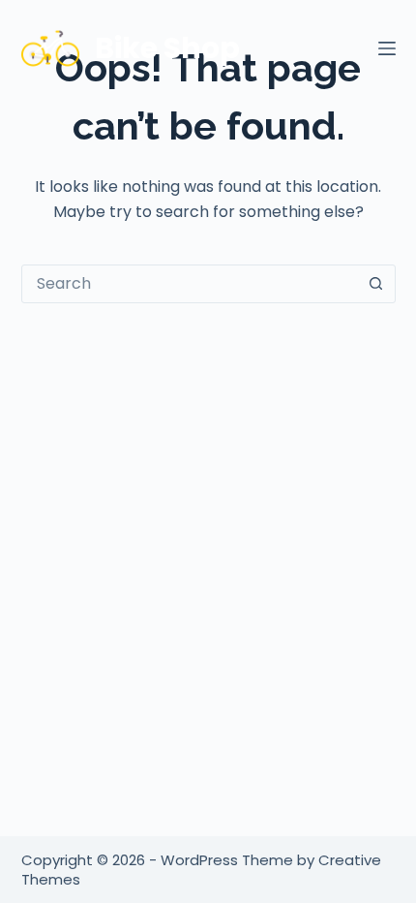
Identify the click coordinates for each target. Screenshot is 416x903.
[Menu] (387, 48)
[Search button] (376, 283)
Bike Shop (167, 48)
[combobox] (190, 284)
